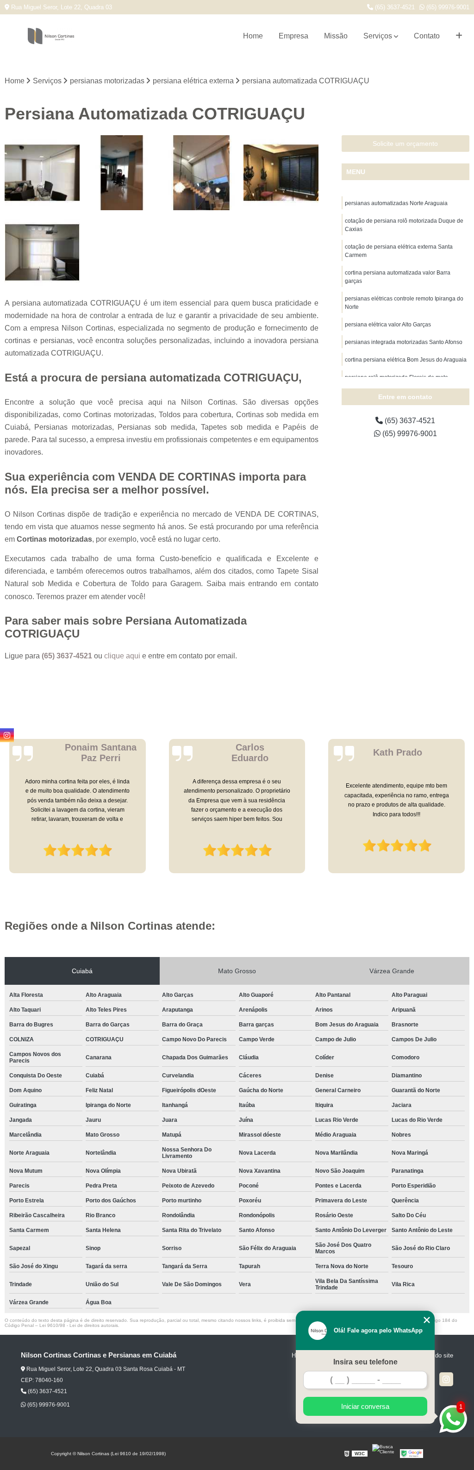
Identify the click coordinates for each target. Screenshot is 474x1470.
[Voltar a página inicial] (51, 36)
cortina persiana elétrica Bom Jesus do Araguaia (406, 360)
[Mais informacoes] (459, 36)
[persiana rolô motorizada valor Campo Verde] (42, 252)
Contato (427, 36)
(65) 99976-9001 (446, 7)
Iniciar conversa (365, 1406)
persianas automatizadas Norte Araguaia (396, 203)
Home (253, 36)
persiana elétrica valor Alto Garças (388, 324)
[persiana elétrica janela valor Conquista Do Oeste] (42, 172)
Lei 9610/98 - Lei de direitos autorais (78, 1325)
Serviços (377, 36)
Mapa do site (435, 1355)
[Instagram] (446, 1379)
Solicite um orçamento (405, 143)
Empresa (293, 36)
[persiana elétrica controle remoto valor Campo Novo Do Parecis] (201, 172)
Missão (336, 36)
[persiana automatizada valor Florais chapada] (121, 172)
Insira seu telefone (365, 1362)
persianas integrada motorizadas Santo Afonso (403, 342)
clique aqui (122, 656)
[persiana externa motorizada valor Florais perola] (280, 172)
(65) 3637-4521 (394, 7)
